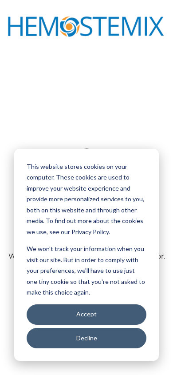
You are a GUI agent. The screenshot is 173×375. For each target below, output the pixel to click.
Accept (86, 314)
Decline (86, 338)
